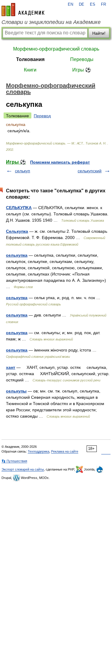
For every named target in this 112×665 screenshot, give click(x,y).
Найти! (98, 33)
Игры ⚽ (81, 69)
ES (92, 4)
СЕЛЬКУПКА (19, 207)
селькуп (22, 170)
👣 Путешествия (14, 461)
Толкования (30, 59)
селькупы (16, 391)
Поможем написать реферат (60, 162)
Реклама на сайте (64, 451)
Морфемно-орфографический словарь (56, 48)
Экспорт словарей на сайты (22, 469)
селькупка (16, 255)
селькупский (90, 170)
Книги (30, 69)
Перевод (42, 115)
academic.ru (23, 9)
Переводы (81, 59)
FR (103, 4)
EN (70, 4)
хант (10, 367)
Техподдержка (38, 451)
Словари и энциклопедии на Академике (51, 22)
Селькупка (17, 231)
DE (81, 4)
